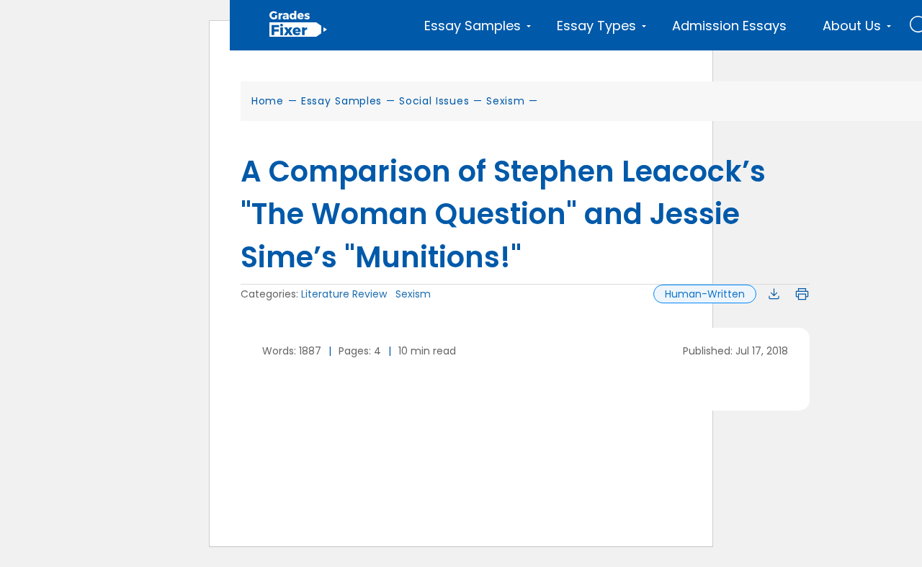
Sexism (505, 101)
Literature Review (344, 294)
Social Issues (434, 101)
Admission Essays (729, 26)
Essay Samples (341, 101)
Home (267, 101)
